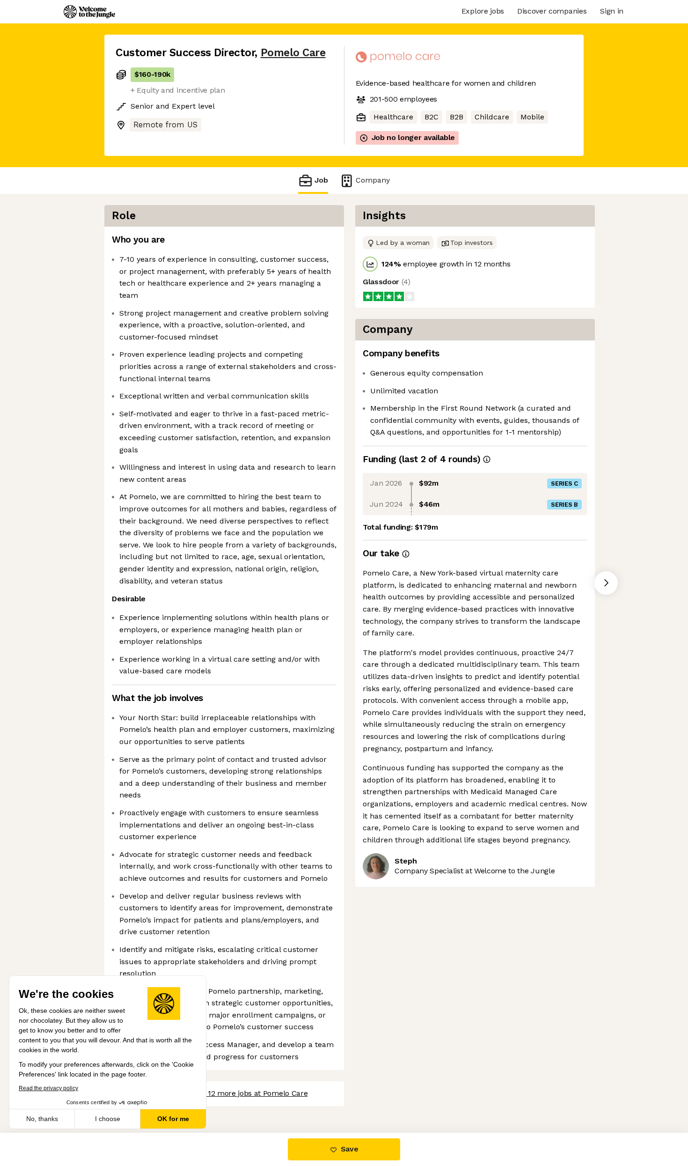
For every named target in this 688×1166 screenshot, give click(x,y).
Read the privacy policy (48, 1088)
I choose (107, 1118)
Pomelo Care (293, 52)
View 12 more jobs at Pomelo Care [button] (249, 1093)
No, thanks (42, 1118)
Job (321, 180)
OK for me (173, 1118)
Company (373, 180)
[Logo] (89, 11)
